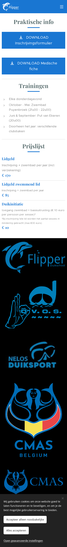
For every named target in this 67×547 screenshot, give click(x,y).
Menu (61, 6)
